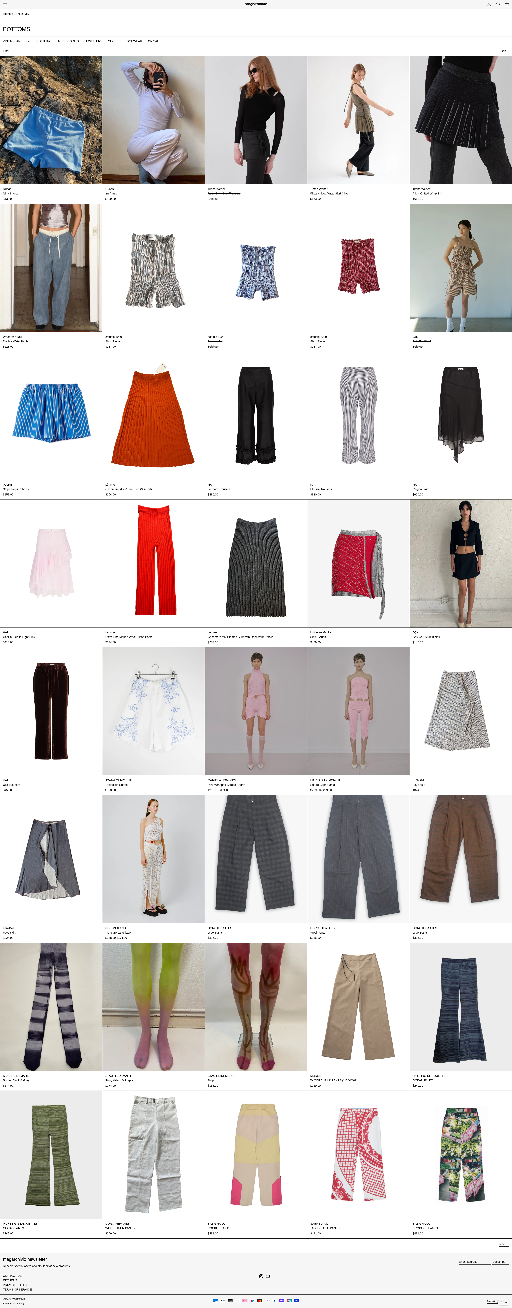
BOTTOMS (21, 13)
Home (7, 13)
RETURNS (10, 1280)
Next (502, 1244)
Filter (6, 51)
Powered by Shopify (13, 1303)
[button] (498, 4)
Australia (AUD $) (496, 1301)
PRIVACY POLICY (15, 1285)
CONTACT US (12, 1275)
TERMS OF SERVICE (17, 1289)
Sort (503, 51)
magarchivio (18, 1299)
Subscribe (498, 1261)
